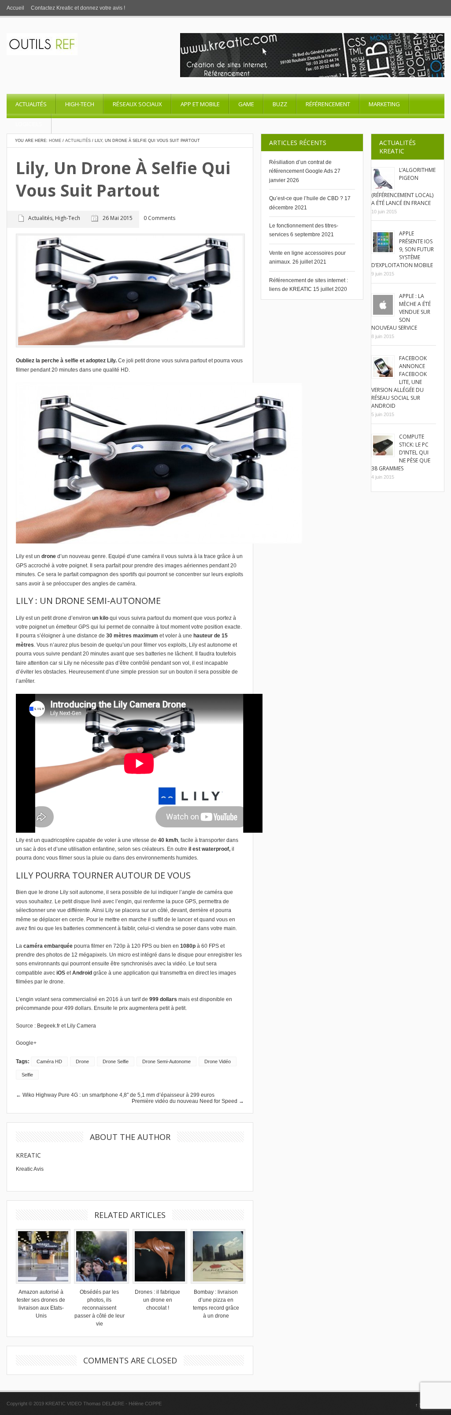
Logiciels (28, 124)
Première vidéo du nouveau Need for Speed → (188, 1101)
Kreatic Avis (30, 1169)
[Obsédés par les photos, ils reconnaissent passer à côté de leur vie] (99, 1256)
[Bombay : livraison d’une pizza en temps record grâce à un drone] (216, 1256)
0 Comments (159, 218)
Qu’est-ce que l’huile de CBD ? (306, 198)
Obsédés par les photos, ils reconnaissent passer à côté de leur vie (99, 1308)
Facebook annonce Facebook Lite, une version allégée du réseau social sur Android (399, 382)
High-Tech (79, 104)
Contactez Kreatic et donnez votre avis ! (78, 8)
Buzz (280, 104)
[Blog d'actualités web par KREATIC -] (42, 53)
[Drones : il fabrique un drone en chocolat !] (158, 1256)
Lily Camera (81, 1026)
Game (246, 104)
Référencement (328, 104)
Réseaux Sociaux (137, 104)
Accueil (15, 8)
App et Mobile (200, 104)
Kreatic (28, 1155)
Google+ (26, 1043)
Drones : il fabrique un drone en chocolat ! (157, 1300)
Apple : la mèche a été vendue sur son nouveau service (401, 311)
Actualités (31, 104)
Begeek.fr (48, 1026)
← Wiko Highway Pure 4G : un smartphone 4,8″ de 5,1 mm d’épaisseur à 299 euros (115, 1095)
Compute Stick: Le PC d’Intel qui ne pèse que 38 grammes (400, 452)
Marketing (384, 104)
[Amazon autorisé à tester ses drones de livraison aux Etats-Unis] (41, 1256)
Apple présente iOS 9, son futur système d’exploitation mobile (402, 249)
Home (55, 140)
